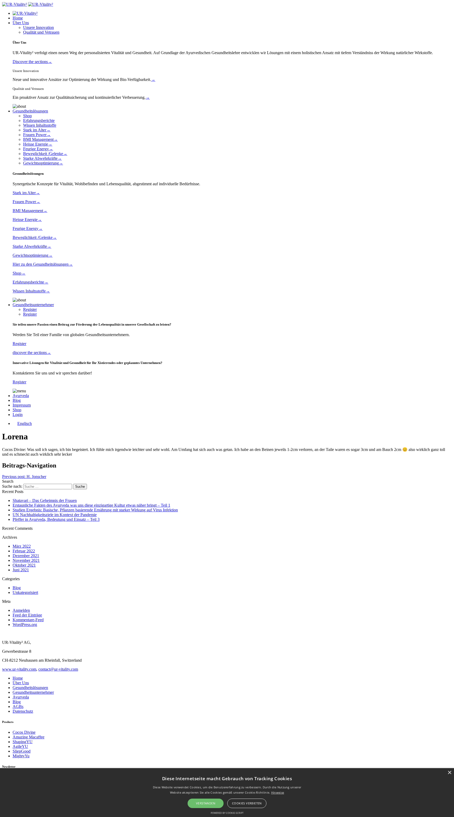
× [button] (449, 773)
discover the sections (32, 352)
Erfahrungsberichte (39, 120)
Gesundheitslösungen (30, 111)
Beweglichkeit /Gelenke (45, 153)
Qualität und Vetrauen (41, 32)
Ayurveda (21, 395)
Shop (27, 116)
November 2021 (26, 560)
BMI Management (40, 139)
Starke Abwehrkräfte (42, 158)
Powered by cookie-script (227, 813)
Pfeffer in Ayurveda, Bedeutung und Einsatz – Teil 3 (56, 519)
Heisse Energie (37, 144)
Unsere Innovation (38, 27)
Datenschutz (23, 711)
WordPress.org (25, 624)
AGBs (18, 706)
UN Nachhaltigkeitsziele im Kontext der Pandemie (55, 514)
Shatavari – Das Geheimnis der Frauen (45, 500)
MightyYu (21, 756)
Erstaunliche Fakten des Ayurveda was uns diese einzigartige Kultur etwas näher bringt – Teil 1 (91, 505)
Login (18, 414)
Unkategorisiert (25, 592)
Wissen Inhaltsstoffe (39, 125)
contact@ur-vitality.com (58, 669)
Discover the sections (32, 61)
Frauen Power (37, 134)
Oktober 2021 (24, 565)
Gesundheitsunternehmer (33, 304)
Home (18, 18)
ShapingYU (23, 741)
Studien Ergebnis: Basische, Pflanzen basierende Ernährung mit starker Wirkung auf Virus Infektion (95, 510)
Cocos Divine (24, 732)
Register (30, 309)
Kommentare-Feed (28, 620)
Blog (17, 400)
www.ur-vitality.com (19, 669)
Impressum (22, 405)
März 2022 (22, 546)
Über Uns (21, 22)
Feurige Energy (38, 149)
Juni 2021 (21, 570)
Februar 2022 (24, 551)
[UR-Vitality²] (14, 4)
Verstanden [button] (205, 803)
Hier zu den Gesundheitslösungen (43, 264)
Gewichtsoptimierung (43, 163)
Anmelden (21, 610)
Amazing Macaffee (28, 737)
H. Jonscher (24, 476)
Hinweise (277, 792)
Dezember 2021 (26, 555)
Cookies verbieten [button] (247, 803)
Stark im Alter (36, 130)
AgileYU (20, 746)
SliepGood (21, 751)
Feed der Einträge (27, 615)
